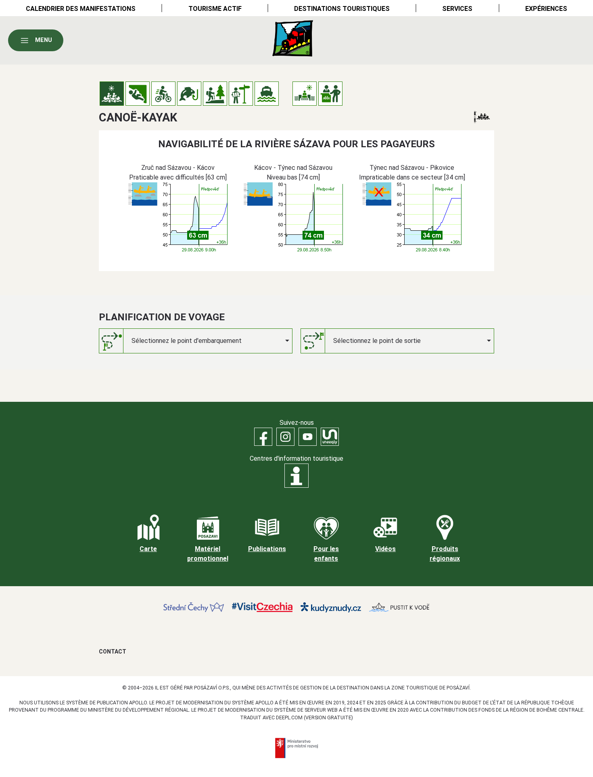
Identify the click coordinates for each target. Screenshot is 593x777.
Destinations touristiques (342, 9)
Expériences (546, 9)
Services (457, 9)
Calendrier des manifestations (81, 9)
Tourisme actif (215, 9)
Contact (112, 651)
